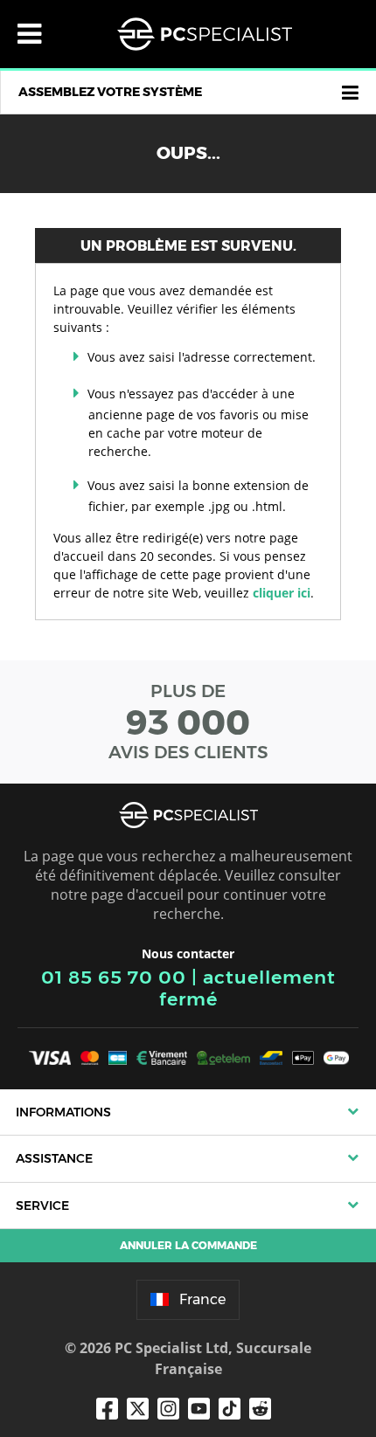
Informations (63, 1112)
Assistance (54, 1158)
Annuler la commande (188, 1245)
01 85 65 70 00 (113, 977)
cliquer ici (281, 592)
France (202, 1299)
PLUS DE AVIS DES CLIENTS (188, 722)
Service (42, 1205)
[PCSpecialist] (204, 34)
